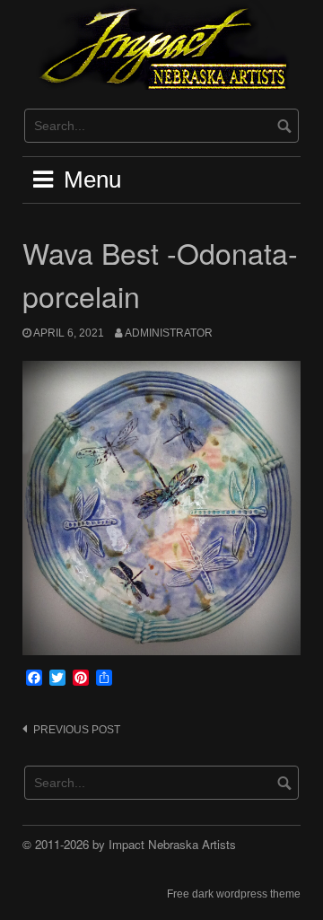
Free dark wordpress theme (234, 894)
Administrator (169, 333)
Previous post (76, 729)
